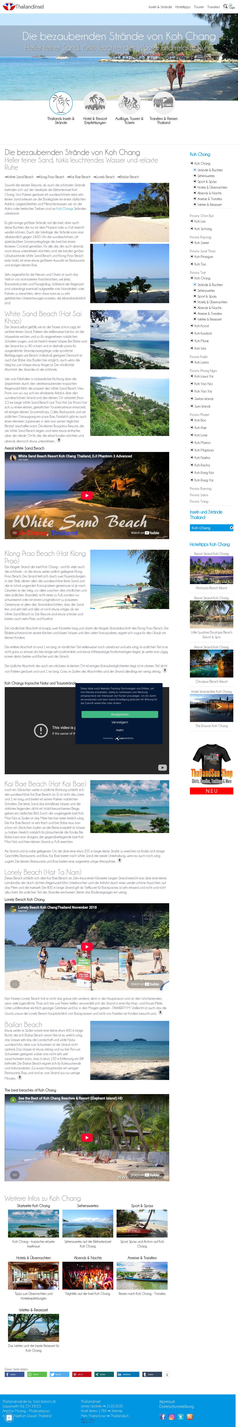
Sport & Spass (207, 181)
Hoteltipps (182, 7)
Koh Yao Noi (204, 384)
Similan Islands (204, 399)
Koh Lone (201, 435)
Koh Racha (202, 465)
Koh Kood (202, 326)
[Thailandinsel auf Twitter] (181, 1419)
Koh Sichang (203, 229)
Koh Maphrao (204, 450)
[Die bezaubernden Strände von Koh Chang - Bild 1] (129, 241)
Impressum (167, 1401)
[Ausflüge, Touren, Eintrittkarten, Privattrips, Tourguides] (129, 103)
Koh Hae (200, 427)
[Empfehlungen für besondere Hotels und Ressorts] (95, 103)
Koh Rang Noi (204, 472)
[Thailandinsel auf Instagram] (172, 1419)
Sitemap (117, 1411)
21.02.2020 (115, 1406)
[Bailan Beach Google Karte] (19, 1078)
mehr (120, 730)
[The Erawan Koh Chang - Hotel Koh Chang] (211, 721)
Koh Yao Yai (203, 391)
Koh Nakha (202, 457)
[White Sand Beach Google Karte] (58, 441)
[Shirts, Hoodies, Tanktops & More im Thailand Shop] (211, 785)
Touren (199, 7)
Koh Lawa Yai (204, 376)
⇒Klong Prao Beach (50, 177)
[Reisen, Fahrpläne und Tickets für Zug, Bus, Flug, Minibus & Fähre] (163, 103)
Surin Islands (202, 406)
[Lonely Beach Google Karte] (160, 1013)
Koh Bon (200, 420)
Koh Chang (202, 163)
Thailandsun (120, 1416)
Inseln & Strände (160, 7)
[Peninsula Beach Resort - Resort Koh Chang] (211, 583)
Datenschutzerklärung (176, 1406)
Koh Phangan (204, 256)
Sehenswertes (206, 176)
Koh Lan (200, 221)
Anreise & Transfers (210, 199)
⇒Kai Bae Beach (79, 177)
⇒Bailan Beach (128, 177)
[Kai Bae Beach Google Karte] (119, 861)
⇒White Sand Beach (19, 177)
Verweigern (120, 722)
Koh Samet (202, 243)
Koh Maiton (203, 442)
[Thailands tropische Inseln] (23, 9)
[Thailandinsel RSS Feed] (190, 1419)
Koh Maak (202, 341)
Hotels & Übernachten (212, 187)
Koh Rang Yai (204, 480)
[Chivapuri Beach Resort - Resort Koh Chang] (211, 677)
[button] (14, 1374)
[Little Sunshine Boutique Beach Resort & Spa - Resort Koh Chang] (211, 627)
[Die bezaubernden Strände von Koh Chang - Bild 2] (129, 303)
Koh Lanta (202, 362)
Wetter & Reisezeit (210, 204)
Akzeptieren (120, 714)
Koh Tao (200, 264)
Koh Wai (200, 348)
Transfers (213, 7)
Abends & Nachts (210, 193)
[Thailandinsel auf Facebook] (162, 1419)
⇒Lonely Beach (104, 177)
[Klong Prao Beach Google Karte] (164, 671)
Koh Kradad (203, 333)
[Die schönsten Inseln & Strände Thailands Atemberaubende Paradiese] (61, 103)
